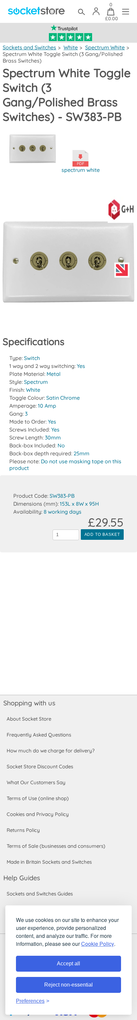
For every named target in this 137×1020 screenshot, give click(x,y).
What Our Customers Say (36, 782)
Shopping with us (29, 703)
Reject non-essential (68, 985)
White (71, 47)
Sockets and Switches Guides (40, 894)
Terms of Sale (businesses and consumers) (56, 846)
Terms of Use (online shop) (38, 798)
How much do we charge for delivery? (50, 750)
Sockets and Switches (29, 47)
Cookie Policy (97, 943)
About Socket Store (29, 719)
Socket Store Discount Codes (40, 766)
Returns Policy (23, 830)
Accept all (68, 963)
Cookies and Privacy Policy (38, 814)
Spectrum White (105, 47)
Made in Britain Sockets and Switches (49, 862)
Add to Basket (102, 534)
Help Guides (21, 878)
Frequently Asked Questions (39, 735)
